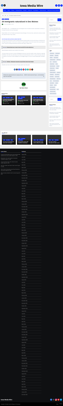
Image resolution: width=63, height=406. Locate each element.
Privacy (12, 10)
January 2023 (24, 266)
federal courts (52, 68)
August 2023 (24, 248)
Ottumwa (51, 85)
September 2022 (25, 277)
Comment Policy (19, 10)
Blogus (13, 404)
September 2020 (25, 339)
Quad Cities (20, 98)
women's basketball (53, 93)
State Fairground (52, 87)
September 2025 (25, 183)
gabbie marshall (52, 70)
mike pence (58, 78)
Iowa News (7, 19)
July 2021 (23, 313)
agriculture (51, 55)
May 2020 (23, 350)
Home (5, 10)
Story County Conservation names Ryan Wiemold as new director (54, 45)
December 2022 (24, 269)
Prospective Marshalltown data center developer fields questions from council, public (55, 29)
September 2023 (25, 245)
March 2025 (24, 198)
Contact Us (30, 10)
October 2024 (24, 211)
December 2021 (24, 300)
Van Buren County (52, 91)
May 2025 (23, 193)
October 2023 (24, 243)
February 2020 (24, 358)
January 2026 (24, 172)
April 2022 (23, 290)
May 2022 (23, 287)
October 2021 (24, 305)
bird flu (51, 57)
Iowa (3, 19)
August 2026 (24, 154)
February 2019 (24, 389)
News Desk (6, 24)
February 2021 (24, 326)
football (57, 68)
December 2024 (24, 206)
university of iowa (52, 89)
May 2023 (23, 256)
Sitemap (24, 10)
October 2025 (24, 180)
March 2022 (24, 292)
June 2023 (23, 253)
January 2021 (24, 329)
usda (57, 89)
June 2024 (23, 222)
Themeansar (18, 404)
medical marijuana (52, 78)
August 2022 (24, 279)
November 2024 (24, 209)
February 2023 (24, 264)
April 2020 (23, 352)
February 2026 (24, 170)
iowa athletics (57, 74)
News (8, 10)
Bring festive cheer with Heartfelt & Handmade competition (23, 142)
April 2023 (23, 258)
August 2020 (24, 342)
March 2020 (24, 355)
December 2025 (24, 175)
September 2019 (25, 371)
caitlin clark (58, 59)
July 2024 (23, 219)
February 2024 (24, 232)
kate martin (51, 76)
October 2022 (24, 274)
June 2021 (23, 316)
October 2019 (24, 368)
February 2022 (24, 295)
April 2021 (23, 321)
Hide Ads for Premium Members (53, 10)
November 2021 (24, 303)
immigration (51, 74)
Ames (34, 97)
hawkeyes (58, 72)
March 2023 (24, 261)
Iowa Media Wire (31, 5)
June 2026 (23, 159)
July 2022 (23, 282)
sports (55, 85)
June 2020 (23, 347)
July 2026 (23, 157)
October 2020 (24, 337)
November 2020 (24, 334)
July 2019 (23, 376)
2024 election (57, 53)
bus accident (56, 57)
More (11, 97)
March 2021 (24, 324)
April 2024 (23, 227)
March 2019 (24, 386)
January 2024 (24, 235)
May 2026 (23, 162)
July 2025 (23, 188)
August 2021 (24, 311)
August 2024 (24, 217)
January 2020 (24, 360)
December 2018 (24, 394)
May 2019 (23, 381)
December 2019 (24, 363)
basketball (56, 55)
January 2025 (24, 204)
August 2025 (24, 185)
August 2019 (24, 373)
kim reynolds (57, 76)
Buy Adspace (35, 10)
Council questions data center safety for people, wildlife (38, 100)
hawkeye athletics (52, 72)
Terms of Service (43, 10)
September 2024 (25, 214)
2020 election (52, 53)
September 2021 (25, 308)
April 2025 (23, 196)
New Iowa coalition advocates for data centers (54, 142)
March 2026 (24, 167)
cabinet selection (52, 59)
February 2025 (24, 201)
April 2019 (23, 384)
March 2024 (24, 230)
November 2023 (24, 240)
